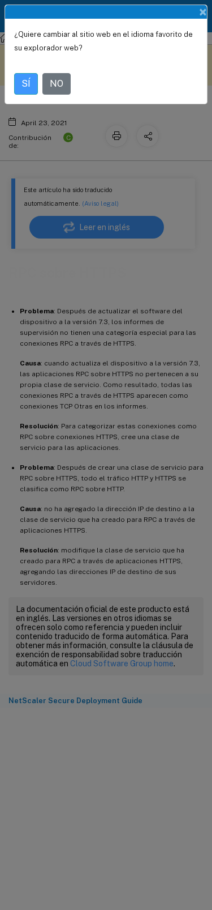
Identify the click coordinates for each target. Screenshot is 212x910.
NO (56, 83)
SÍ (26, 83)
